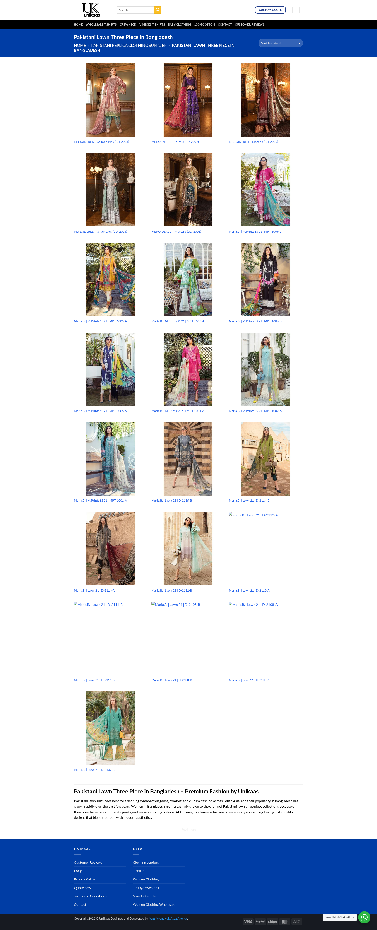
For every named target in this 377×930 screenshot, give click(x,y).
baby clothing (179, 24)
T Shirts (138, 870)
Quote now (82, 888)
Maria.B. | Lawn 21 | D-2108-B (171, 680)
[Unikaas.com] (92, 10)
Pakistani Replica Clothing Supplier (129, 45)
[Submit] (157, 10)
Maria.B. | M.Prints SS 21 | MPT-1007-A (177, 321)
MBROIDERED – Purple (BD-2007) (175, 142)
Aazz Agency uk (159, 918)
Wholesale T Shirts (101, 24)
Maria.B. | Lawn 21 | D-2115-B (171, 500)
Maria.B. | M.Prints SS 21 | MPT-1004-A (177, 411)
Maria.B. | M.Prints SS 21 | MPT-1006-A (100, 411)
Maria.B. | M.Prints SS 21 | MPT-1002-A (255, 411)
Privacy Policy (84, 879)
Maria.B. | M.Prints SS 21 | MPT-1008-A (100, 321)
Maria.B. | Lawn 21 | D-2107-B (94, 769)
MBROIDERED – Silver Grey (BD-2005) (100, 231)
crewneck (128, 24)
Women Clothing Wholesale (154, 904)
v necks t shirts (152, 24)
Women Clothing (146, 879)
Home (78, 24)
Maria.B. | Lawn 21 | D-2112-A (249, 590)
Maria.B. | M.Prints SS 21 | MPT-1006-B (255, 321)
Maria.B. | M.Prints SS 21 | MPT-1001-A (100, 500)
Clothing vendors (146, 862)
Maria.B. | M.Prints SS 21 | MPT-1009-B (255, 231)
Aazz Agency (178, 918)
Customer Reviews (249, 24)
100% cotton (204, 24)
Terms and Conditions (90, 896)
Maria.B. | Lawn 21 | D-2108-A (249, 680)
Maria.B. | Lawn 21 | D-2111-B (94, 680)
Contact (225, 24)
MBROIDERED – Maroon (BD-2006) (253, 142)
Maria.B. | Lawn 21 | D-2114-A (94, 590)
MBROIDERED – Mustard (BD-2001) (176, 231)
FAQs (78, 870)
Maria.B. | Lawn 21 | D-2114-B (249, 500)
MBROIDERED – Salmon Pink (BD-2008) (101, 142)
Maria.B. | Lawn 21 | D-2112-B (171, 590)
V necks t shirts (144, 896)
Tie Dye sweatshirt (147, 888)
